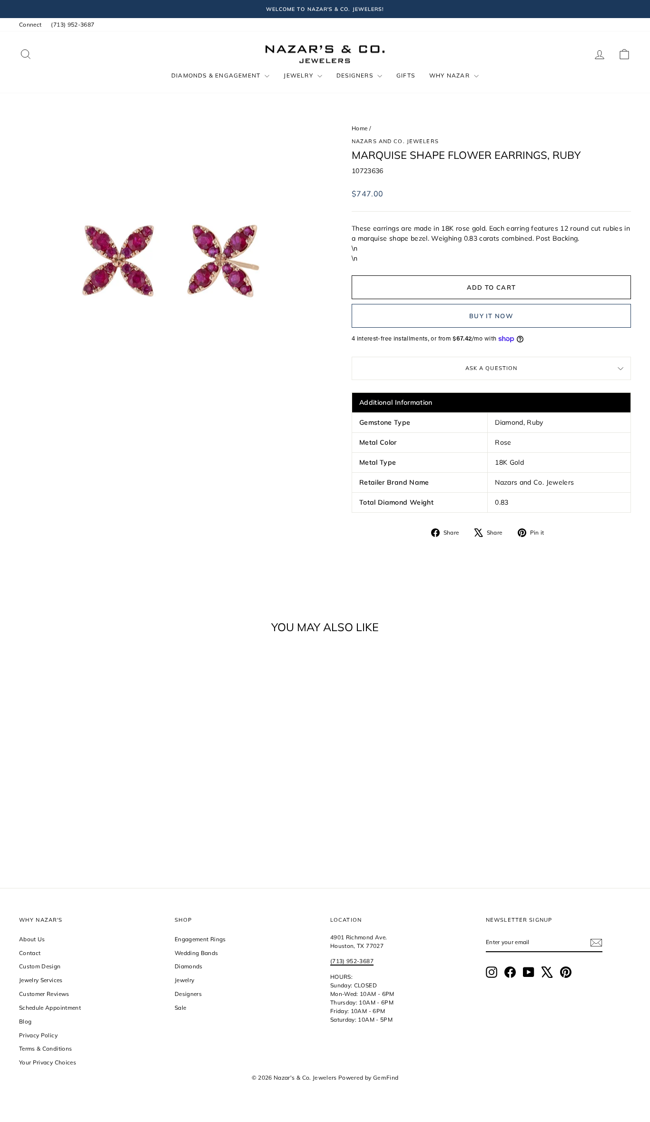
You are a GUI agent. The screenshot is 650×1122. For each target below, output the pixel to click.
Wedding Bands (196, 952)
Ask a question (491, 368)
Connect (30, 24)
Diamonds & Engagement (216, 75)
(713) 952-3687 (72, 24)
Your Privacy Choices (47, 1062)
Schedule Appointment (50, 1007)
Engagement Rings (200, 939)
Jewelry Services (41, 980)
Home (359, 128)
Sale (180, 1007)
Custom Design (40, 966)
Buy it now (491, 316)
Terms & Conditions (45, 1048)
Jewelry (299, 75)
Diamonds (189, 966)
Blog (25, 1021)
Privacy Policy (38, 1035)
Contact (29, 952)
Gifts (405, 75)
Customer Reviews (44, 993)
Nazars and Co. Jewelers (395, 141)
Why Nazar (450, 75)
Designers (355, 75)
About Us (32, 939)
